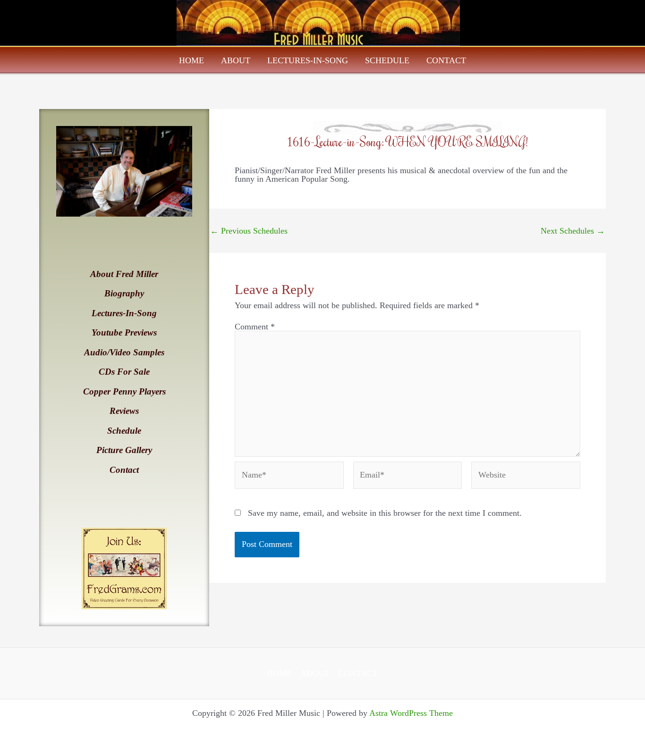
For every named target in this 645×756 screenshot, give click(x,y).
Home (191, 60)
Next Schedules (573, 231)
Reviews (124, 411)
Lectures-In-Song (307, 60)
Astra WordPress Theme (411, 713)
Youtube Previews (124, 332)
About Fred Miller (124, 274)
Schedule (387, 60)
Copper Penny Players (124, 391)
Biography (124, 293)
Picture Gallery (124, 450)
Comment (255, 326)
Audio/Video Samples (124, 352)
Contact (446, 60)
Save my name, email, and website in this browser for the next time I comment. (385, 513)
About (235, 60)
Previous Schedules (249, 231)
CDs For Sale (124, 372)
